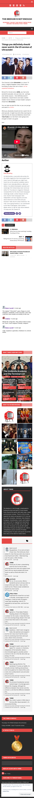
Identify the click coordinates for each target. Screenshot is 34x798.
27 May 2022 (6, 398)
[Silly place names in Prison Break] (9, 461)
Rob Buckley (17, 54)
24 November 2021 (7, 54)
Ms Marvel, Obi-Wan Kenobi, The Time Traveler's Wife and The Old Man (24, 380)
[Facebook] (10, 5)
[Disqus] (17, 281)
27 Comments (21, 376)
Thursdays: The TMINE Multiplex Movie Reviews (14, 723)
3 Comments (25, 54)
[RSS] (23, 5)
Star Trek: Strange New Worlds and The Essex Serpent (24, 392)
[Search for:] (17, 32)
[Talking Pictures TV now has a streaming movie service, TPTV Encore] (24, 446)
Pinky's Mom (13, 593)
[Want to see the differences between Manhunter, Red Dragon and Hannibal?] (9, 477)
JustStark (12, 579)
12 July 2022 (6, 387)
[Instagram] (17, 5)
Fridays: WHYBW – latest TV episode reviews (13, 725)
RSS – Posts (7, 773)
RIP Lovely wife (8, 559)
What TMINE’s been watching (12, 352)
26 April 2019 (13, 255)
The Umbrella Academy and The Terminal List (15, 372)
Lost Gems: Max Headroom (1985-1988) (14, 607)
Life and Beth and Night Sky (8, 393)
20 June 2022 (22, 387)
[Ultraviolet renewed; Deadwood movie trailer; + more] (5, 253)
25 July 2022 (14, 376)
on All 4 (11, 107)
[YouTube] (20, 5)
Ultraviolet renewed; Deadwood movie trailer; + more (20, 252)
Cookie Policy (6, 791)
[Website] (17, 213)
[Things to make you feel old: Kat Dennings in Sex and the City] (24, 415)
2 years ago (15, 559)
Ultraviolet (10, 225)
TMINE (12, 562)
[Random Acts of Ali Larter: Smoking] (9, 415)
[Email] (19, 213)
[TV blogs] (17, 745)
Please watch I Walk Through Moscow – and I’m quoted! (9, 381)
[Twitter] (13, 5)
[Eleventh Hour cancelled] (24, 477)
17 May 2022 (21, 398)
